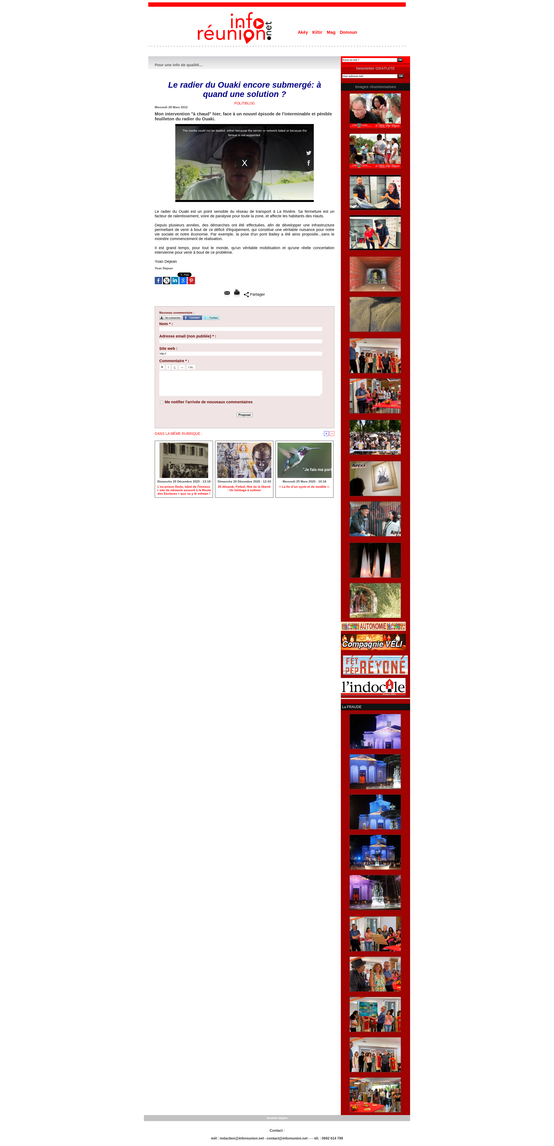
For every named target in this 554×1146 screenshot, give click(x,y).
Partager (257, 294)
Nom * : (166, 324)
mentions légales (277, 1118)
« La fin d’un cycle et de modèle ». (304, 486)
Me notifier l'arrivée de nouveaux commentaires (209, 402)
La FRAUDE (352, 707)
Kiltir (318, 32)
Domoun (348, 32)
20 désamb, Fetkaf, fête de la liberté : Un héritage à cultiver (244, 488)
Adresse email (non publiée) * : (187, 336)
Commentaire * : (174, 361)
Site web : (168, 348)
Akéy (303, 32)
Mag (332, 32)
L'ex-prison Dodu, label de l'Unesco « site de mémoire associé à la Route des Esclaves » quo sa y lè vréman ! (184, 490)
